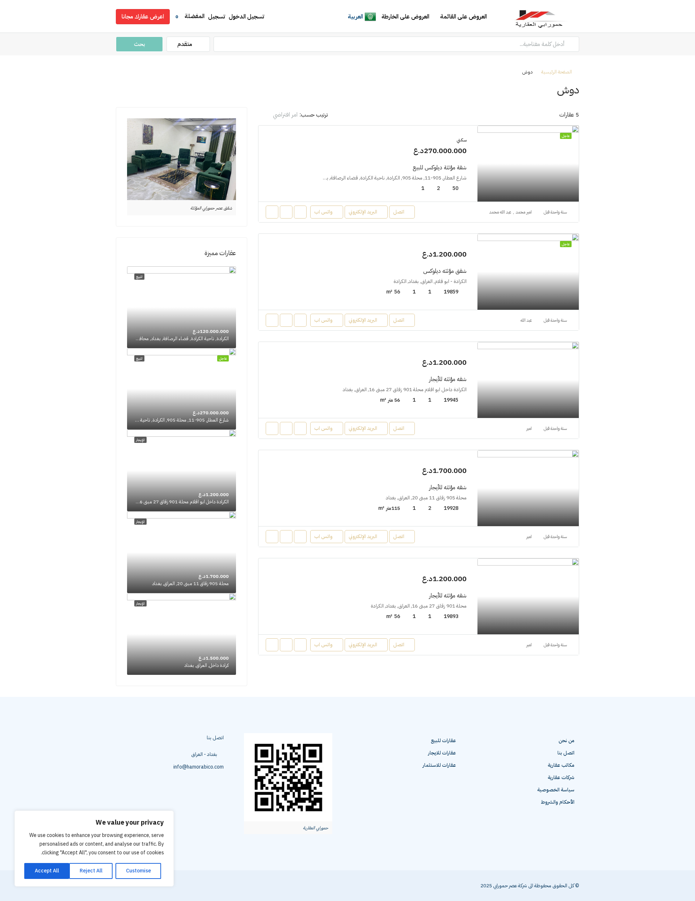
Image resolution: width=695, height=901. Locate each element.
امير (529, 428)
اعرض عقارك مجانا (143, 16)
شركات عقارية (561, 777)
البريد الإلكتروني (363, 212)
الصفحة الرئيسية (556, 71)
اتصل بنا (565, 753)
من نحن (566, 740)
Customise (138, 871)
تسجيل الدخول (246, 16)
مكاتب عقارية (561, 765)
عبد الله (526, 320)
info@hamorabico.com (198, 767)
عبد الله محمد (500, 212)
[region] (94, 849)
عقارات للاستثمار (439, 765)
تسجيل (216, 16)
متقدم (185, 44)
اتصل (398, 212)
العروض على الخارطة (405, 16)
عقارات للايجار (442, 753)
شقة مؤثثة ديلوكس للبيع (440, 167)
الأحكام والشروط (557, 802)
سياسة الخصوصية (555, 790)
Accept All (47, 871)
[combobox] (279, 114)
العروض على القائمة (463, 16)
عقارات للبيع (443, 740)
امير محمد (524, 212)
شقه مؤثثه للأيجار (448, 379)
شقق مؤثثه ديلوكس (445, 271)
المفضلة (190, 16)
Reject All (91, 871)
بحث (139, 44)
